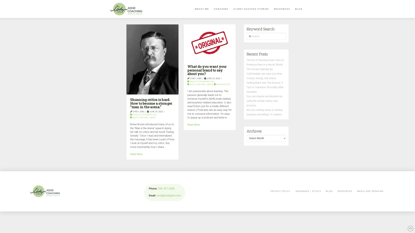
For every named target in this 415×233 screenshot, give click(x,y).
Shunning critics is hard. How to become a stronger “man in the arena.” (151, 103)
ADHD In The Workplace (144, 114)
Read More (136, 154)
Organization (222, 84)
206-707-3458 (166, 188)
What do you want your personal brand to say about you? (206, 70)
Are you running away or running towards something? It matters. (264, 112)
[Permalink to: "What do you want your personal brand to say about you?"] (210, 42)
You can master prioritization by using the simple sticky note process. (264, 101)
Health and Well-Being (144, 117)
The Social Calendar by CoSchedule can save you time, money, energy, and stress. (264, 74)
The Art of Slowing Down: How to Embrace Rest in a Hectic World (265, 62)
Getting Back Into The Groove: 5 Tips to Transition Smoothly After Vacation (265, 87)
